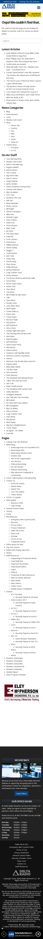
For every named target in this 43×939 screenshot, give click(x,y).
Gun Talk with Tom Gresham (17, 397)
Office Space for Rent (14, 544)
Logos (13, 569)
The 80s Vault (11, 369)
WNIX (13, 644)
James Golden (11, 184)
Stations (9, 591)
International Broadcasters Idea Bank (21, 888)
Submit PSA (15, 489)
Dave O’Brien (11, 220)
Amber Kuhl (10, 286)
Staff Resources (12, 555)
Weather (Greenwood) (15, 666)
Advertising (10, 444)
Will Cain (9, 200)
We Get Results (17, 467)
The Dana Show (12, 234)
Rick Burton (10, 347)
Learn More (21, 793)
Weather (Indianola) (14, 669)
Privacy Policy (16, 525)
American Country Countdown (18, 356)
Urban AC (14, 142)
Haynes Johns (11, 364)
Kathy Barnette (12, 392)
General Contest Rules (15, 508)
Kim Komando (11, 372)
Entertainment (12, 114)
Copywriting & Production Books (23, 558)
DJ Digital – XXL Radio (14, 430)
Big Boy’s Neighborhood (15, 425)
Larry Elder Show (13, 306)
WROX (13, 655)
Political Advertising (18, 464)
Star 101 (14, 636)
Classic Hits (15, 125)
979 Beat (14, 147)
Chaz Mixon (10, 289)
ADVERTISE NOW (10, 2)
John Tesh (10, 256)
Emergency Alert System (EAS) (23, 519)
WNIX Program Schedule (16, 675)
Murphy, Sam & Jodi (14, 120)
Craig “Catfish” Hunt (14, 272)
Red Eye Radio (12, 319)
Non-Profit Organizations (21, 458)
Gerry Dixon (11, 328)
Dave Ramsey (11, 375)
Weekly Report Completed (21, 589)
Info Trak (9, 383)
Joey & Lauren (11, 178)
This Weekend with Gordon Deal (19, 389)
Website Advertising (19, 469)
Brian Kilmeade (12, 203)
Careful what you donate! (16, 64)
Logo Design (16, 505)
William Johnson (12, 245)
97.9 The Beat (16, 594)
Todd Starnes (11, 253)
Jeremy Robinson (13, 270)
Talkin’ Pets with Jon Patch (16, 380)
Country (14, 128)
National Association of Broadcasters (18, 886)
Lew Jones (10, 292)
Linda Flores (11, 242)
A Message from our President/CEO (25, 447)
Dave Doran (11, 264)
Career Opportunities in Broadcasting (21, 478)
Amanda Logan (12, 217)
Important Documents (19, 564)
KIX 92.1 (14, 608)
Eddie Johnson (11, 267)
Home (8, 514)
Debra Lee (10, 222)
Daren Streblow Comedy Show (18, 186)
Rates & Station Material (20, 578)
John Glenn (10, 336)
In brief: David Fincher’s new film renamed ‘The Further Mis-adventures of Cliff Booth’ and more (23, 75)
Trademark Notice (18, 541)
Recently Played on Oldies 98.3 (27, 622)
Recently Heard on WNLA (25, 652)
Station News (11, 145)
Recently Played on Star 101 (26, 641)
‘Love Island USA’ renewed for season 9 (22, 92)
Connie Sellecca (12, 311)
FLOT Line (10, 195)
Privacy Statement (18, 528)
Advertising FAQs (18, 450)
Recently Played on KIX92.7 (26, 616)
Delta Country (11, 350)
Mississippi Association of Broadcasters (25, 884)
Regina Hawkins (12, 167)
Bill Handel (10, 400)
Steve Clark (10, 314)
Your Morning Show (14, 159)
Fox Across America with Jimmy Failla (20, 278)
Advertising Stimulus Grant (21, 453)
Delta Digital (11, 500)
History (9, 511)
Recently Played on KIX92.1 (26, 611)
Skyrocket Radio (27, 925)
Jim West (9, 231)
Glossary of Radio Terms (21, 858)
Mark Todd (10, 228)
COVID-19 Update (13, 497)
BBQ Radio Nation (13, 367)
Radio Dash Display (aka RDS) (17, 550)
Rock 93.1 (15, 630)
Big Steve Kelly (12, 175)
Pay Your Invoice (12, 547)
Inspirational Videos (18, 566)
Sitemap (14, 536)
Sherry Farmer (12, 206)
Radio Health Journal (14, 386)
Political (14, 572)
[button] (38, 7)
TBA (8, 297)
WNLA (13, 650)
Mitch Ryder (11, 308)
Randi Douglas (12, 339)
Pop (12, 131)
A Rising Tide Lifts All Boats (29, 2)
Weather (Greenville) (14, 663)
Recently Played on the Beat (26, 597)
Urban (13, 139)
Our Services (16, 461)
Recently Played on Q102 (25, 627)
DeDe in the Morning (14, 164)
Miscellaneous (11, 517)
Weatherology (34, 926)
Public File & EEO (17, 530)
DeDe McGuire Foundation (25, 639)
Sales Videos (16, 583)
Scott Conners (11, 239)
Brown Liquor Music (14, 283)
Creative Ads (16, 456)
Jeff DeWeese (11, 325)
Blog (8, 111)
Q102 (13, 625)
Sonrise (9, 358)
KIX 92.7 (14, 614)
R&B (12, 133)
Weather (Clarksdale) (14, 658)
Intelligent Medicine (14, 394)
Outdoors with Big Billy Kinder (18, 353)
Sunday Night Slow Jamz (15, 331)
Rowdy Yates (11, 303)
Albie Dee (10, 214)
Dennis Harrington (13, 211)
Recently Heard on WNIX (25, 647)
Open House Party (13, 344)
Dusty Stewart (12, 275)
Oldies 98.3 (15, 619)
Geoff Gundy (11, 261)
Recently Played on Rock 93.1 (27, 633)
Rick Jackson (11, 322)
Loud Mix (9, 433)
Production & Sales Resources (23, 575)
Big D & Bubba (12, 192)
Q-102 (13, 150)
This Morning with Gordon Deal (18, 333)
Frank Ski (9, 236)
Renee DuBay (11, 247)
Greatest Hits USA (13, 197)
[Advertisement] (21, 692)
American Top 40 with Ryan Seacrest (20, 361)
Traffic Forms (16, 586)
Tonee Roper (11, 317)
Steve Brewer (11, 225)
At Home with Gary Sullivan (17, 403)
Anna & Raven (11, 170)
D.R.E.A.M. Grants (17, 483)
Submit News (16, 486)
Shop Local (15, 533)
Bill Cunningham (12, 405)
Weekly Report (12, 672)
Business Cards (17, 503)
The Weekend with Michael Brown (19, 378)
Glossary (14, 522)
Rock (13, 136)
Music (8, 122)
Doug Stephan (11, 181)
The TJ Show (11, 173)
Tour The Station (17, 492)
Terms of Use (16, 539)
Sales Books (15, 580)
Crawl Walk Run (17, 561)
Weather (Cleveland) (14, 661)
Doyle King (10, 258)
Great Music (11, 281)
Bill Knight (10, 209)
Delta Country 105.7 (19, 600)
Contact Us (10, 480)
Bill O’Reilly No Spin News (16, 295)
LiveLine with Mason (14, 189)
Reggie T (10, 250)
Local (8, 117)
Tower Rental (16, 494)
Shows (8, 553)
